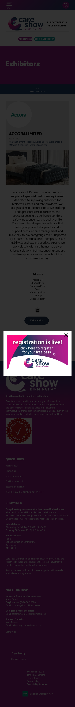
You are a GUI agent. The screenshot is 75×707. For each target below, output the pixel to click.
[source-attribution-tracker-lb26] (37, 368)
